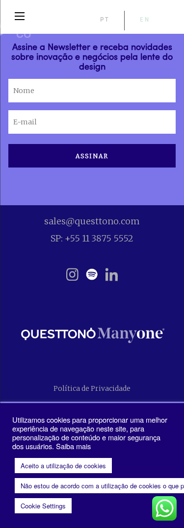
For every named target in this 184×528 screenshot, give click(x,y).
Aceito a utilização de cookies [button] (63, 465)
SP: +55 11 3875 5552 (92, 238)
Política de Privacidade (92, 388)
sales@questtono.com (92, 221)
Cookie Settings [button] (43, 505)
